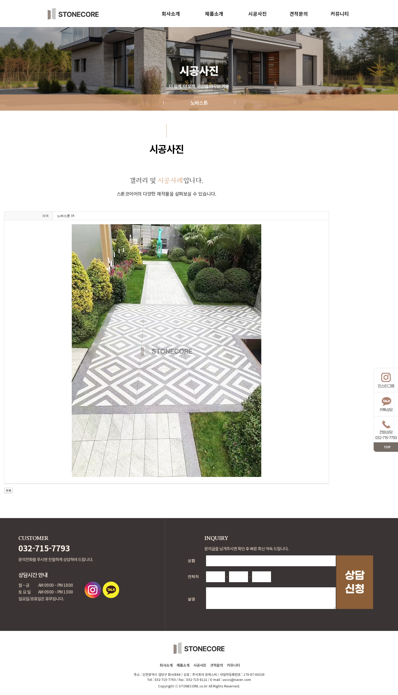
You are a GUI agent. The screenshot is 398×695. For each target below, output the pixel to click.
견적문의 (298, 13)
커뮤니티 (340, 13)
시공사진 (257, 13)
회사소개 (171, 13)
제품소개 (214, 13)
